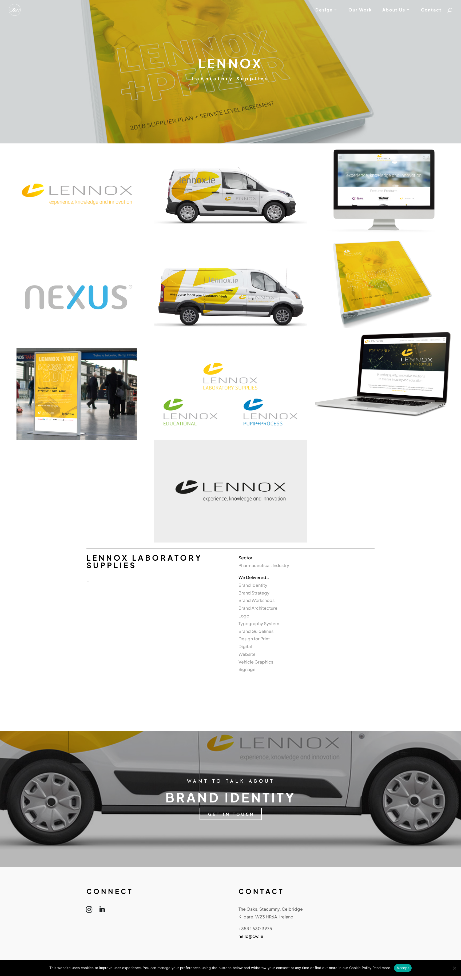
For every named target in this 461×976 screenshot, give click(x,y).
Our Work (360, 10)
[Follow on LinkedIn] (102, 910)
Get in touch (231, 814)
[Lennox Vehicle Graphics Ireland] (230, 244)
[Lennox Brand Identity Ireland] (77, 244)
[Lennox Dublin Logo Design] (230, 438)
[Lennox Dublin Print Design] (384, 326)
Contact (431, 10)
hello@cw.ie (251, 936)
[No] (454, 968)
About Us (393, 10)
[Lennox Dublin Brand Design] (77, 346)
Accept (403, 968)
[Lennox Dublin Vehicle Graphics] (230, 346)
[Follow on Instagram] (89, 910)
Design (324, 10)
